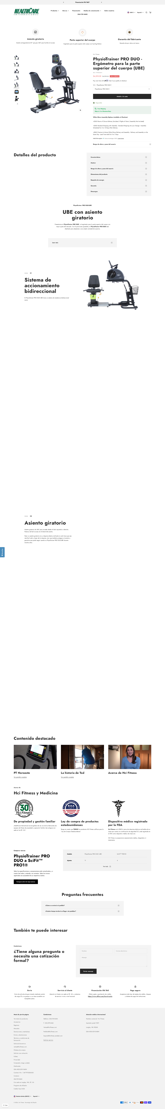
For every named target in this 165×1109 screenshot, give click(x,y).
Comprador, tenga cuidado (22, 1063)
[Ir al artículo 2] (16, 58)
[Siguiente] (101, 2)
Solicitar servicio (48, 1040)
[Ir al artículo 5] (16, 78)
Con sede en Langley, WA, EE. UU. (24, 1082)
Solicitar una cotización (21, 1053)
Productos (54, 11)
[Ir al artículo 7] (16, 92)
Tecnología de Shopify (31, 1102)
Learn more (121, 138)
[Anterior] (63, 2)
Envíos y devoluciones (20, 1035)
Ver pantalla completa (20, 777)
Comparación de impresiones (25, 882)
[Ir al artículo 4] (16, 71)
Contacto (16, 1076)
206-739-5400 (82, 14)
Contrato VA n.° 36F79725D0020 (24, 1073)
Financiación (76, 11)
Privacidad (17, 1060)
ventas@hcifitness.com (20, 1047)
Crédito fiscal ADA (19, 1089)
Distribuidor (17, 1066)
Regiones (16, 1025)
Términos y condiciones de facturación (21, 1039)
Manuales (16, 1028)
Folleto (16, 1056)
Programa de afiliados (20, 1086)
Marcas (64, 11)
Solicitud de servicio (20, 1044)
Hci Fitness (96, 54)
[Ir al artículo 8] (16, 99)
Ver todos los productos (21, 1019)
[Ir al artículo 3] (16, 64)
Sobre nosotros (109, 11)
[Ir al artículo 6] (16, 85)
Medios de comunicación (91, 11)
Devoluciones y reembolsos (22, 1032)
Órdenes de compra (19, 1050)
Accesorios (17, 1022)
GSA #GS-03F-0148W (20, 1069)
